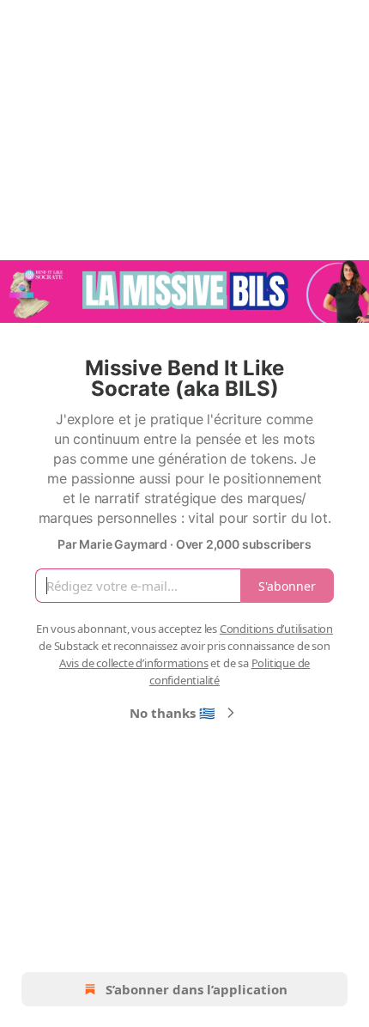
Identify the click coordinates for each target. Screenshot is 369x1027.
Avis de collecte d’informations (134, 663)
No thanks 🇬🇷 (172, 712)
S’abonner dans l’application (196, 989)
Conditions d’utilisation (276, 628)
